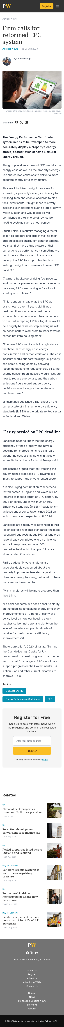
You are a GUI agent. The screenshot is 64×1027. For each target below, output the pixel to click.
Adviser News (9, 18)
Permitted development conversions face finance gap (21, 831)
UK (3, 804)
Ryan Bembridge (22, 58)
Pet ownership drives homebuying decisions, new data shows (20, 897)
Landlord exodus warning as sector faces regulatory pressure (20, 873)
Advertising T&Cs (32, 982)
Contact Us (32, 986)
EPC (50, 699)
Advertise (32, 978)
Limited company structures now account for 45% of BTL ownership (21, 920)
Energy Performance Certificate (23, 699)
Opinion (32, 993)
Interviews (32, 1004)
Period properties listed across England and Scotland (22, 851)
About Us (32, 970)
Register (46, 6)
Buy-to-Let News (10, 865)
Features (32, 1008)
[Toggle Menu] (57, 6)
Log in (45, 759)
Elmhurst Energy (14, 690)
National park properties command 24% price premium (22, 810)
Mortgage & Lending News (32, 1000)
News (32, 997)
